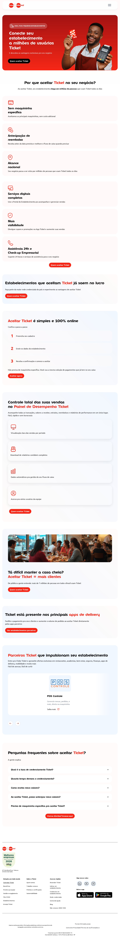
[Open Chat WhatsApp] (111, 931)
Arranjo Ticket (7, 904)
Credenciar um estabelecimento (55, 892)
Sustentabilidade (32, 893)
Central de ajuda (55, 901)
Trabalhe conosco (32, 886)
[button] (10, 723)
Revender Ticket (55, 882)
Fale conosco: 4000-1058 (58, 908)
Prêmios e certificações (34, 890)
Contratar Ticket (8, 882)
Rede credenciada (56, 897)
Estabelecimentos (9, 900)
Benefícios (6, 886)
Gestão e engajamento (10, 893)
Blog (51, 904)
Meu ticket (6, 897)
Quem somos (31, 882)
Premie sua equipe (9, 890)
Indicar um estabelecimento (55, 887)
